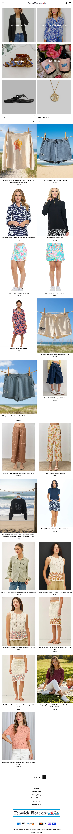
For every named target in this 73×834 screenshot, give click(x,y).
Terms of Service (36, 798)
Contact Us (36, 801)
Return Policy (36, 791)
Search (36, 788)
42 (39, 777)
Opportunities (36, 804)
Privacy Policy (36, 795)
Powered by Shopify (36, 832)
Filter (8, 117)
